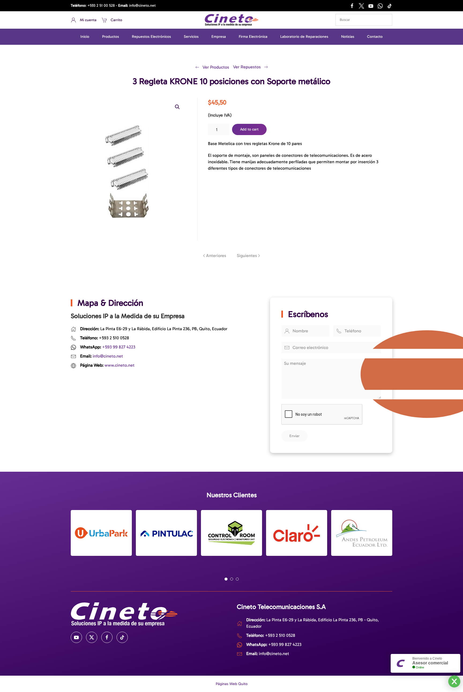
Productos (110, 36)
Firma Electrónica (253, 36)
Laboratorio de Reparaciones (304, 36)
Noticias (347, 36)
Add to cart (249, 129)
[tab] (226, 579)
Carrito (116, 20)
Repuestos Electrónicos (151, 36)
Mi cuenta (88, 20)
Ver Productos (216, 67)
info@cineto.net (142, 5)
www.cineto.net (119, 365)
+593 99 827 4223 (118, 346)
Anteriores (216, 255)
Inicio (84, 36)
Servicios (191, 36)
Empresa (218, 36)
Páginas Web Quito (232, 684)
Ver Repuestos (247, 66)
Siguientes (247, 255)
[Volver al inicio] (231, 20)
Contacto (375, 36)
